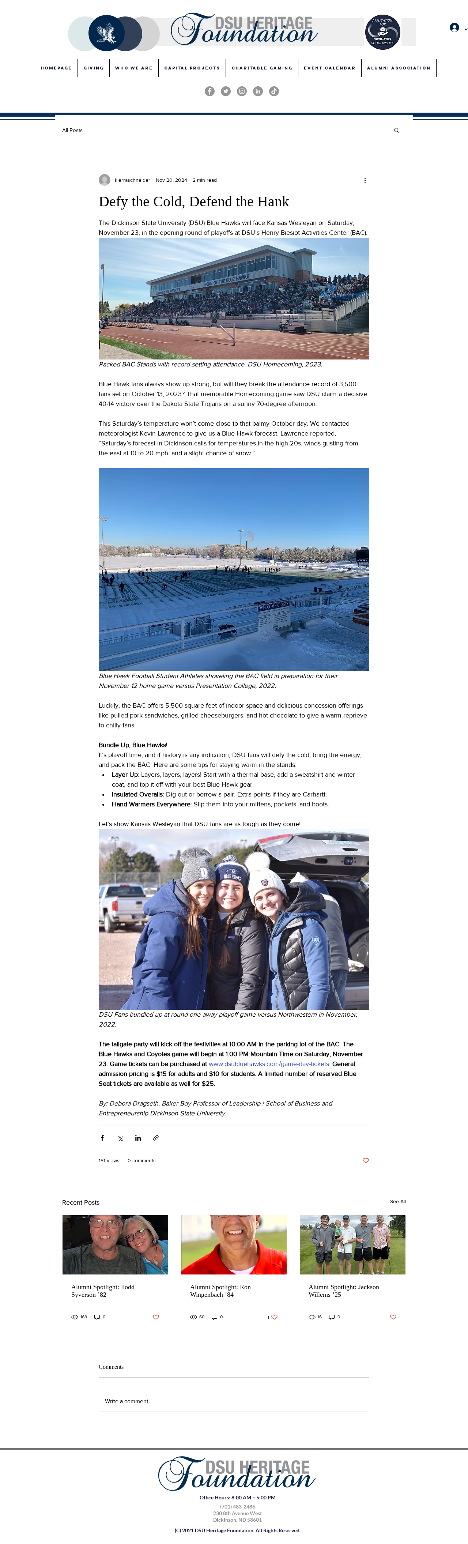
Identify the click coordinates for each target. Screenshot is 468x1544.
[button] (192, 68)
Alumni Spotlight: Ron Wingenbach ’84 (220, 1290)
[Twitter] (226, 91)
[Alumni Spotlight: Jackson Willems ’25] (352, 1244)
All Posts (72, 130)
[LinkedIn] (258, 91)
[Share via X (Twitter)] (120, 1137)
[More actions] (365, 180)
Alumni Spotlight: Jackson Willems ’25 (344, 1290)
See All (398, 1201)
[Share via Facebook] (102, 1137)
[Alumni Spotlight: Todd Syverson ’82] (115, 1244)
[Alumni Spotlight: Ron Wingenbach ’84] (234, 1244)
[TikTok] (274, 91)
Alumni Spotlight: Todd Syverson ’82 (103, 1290)
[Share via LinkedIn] (138, 1137)
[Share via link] (155, 1137)
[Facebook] (210, 91)
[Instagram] (242, 91)
